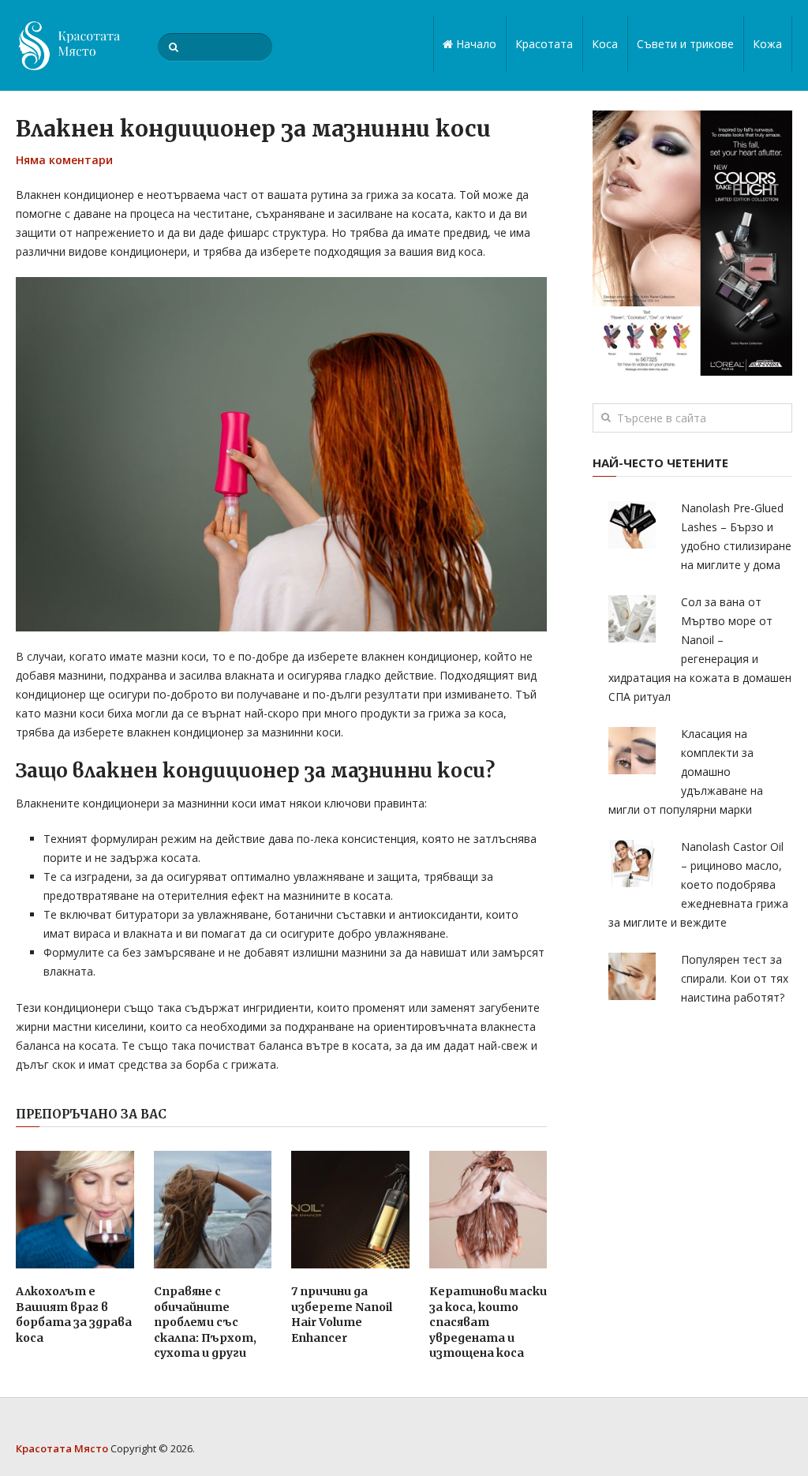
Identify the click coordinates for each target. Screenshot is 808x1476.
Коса (605, 43)
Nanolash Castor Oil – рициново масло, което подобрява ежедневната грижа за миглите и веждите (698, 884)
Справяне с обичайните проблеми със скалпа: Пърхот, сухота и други (205, 1322)
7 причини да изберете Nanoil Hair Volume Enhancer (341, 1314)
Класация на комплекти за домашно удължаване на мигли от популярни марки (685, 771)
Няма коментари (64, 159)
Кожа (767, 43)
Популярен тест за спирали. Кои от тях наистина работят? (734, 978)
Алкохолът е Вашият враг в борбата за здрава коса (74, 1314)
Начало (474, 43)
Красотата (544, 43)
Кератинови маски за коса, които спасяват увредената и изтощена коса (488, 1322)
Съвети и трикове (685, 43)
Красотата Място (62, 1448)
